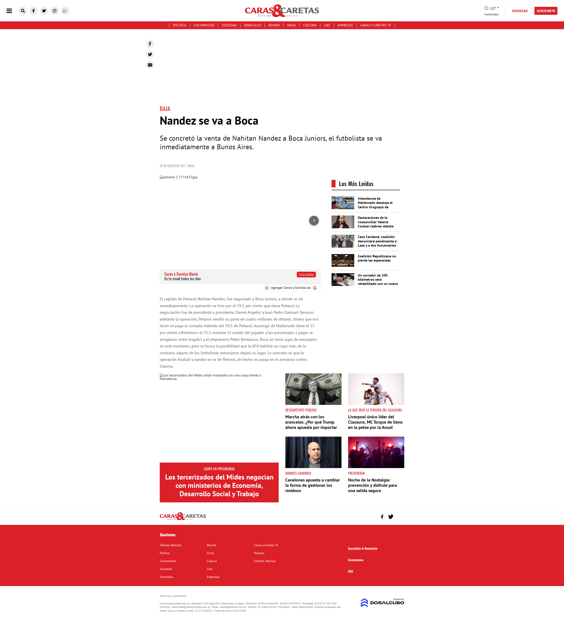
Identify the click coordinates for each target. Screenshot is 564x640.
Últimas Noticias (171, 545)
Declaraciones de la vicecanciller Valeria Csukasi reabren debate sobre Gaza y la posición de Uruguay (376, 226)
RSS (350, 571)
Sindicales (252, 25)
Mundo (274, 25)
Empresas (345, 25)
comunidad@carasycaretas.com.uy (191, 607)
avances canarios (298, 473)
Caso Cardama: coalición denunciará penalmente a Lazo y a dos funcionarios (377, 240)
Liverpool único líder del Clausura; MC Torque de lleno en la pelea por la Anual (375, 422)
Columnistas (203, 25)
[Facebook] (150, 44)
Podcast (259, 553)
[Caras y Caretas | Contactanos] (399, 516)
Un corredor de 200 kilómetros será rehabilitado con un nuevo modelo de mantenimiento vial (378, 283)
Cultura (310, 25)
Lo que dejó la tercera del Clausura (375, 410)
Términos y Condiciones (173, 596)
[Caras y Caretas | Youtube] (65, 11)
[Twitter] (150, 54)
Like (327, 25)
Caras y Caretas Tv (375, 25)
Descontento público (301, 410)
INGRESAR (520, 11)
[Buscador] (23, 11)
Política (179, 25)
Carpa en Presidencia (219, 468)
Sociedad (229, 25)
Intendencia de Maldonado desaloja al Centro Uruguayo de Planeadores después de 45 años (376, 207)
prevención (356, 473)
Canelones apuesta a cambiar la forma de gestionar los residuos (312, 485)
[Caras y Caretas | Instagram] (54, 11)
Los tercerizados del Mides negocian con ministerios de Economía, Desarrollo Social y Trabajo (219, 485)
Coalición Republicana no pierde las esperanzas (377, 258)
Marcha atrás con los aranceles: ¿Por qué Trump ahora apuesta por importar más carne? (311, 424)
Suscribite (306, 274)
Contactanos (356, 559)
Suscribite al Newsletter (363, 548)
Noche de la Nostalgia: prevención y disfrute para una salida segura (372, 485)
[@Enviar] (150, 65)
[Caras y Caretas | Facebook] (33, 11)
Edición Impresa (265, 561)
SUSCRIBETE (546, 11)
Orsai (291, 25)
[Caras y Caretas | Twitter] (44, 11)
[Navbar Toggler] (13, 11)
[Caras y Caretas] (183, 520)
